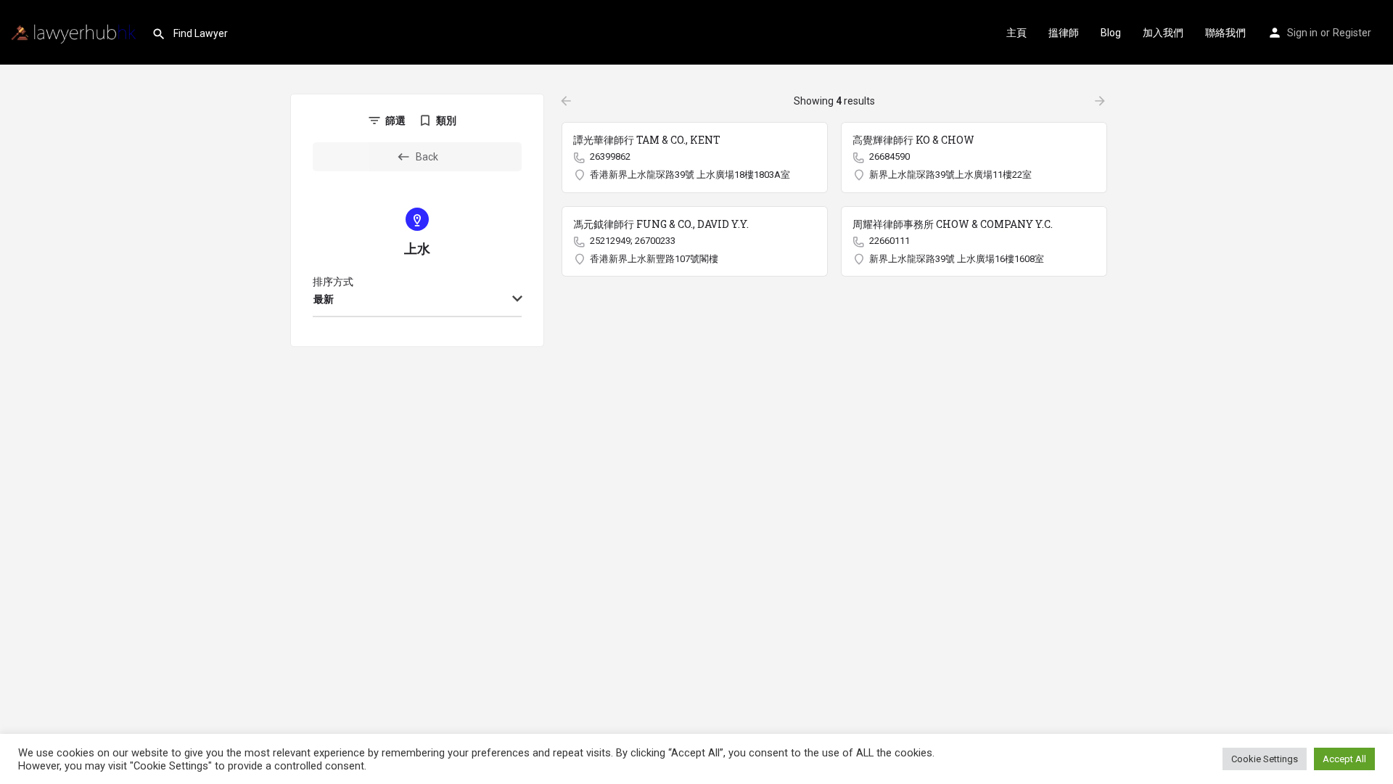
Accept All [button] (1344, 759)
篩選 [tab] (395, 120)
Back (427, 157)
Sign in (1302, 32)
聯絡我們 (1225, 32)
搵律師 (1063, 32)
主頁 (1016, 32)
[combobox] (417, 299)
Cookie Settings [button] (1264, 759)
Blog (1111, 32)
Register (1352, 32)
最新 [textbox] (323, 299)
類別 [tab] (446, 120)
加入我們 (1163, 32)
